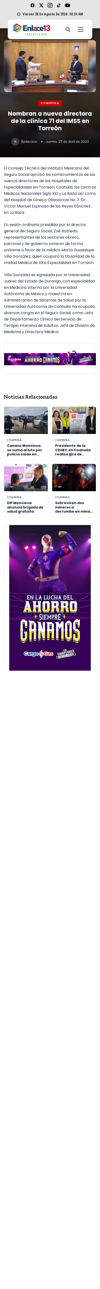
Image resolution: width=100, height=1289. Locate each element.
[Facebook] (32, 5)
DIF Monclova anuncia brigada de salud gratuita (25, 507)
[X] (41, 5)
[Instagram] (50, 5)
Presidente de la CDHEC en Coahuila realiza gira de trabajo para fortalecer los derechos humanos (73, 456)
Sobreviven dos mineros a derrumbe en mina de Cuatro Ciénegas (73, 509)
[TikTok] (58, 5)
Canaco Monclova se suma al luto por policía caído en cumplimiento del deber (24, 454)
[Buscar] (68, 29)
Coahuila (50, 103)
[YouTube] (67, 5)
